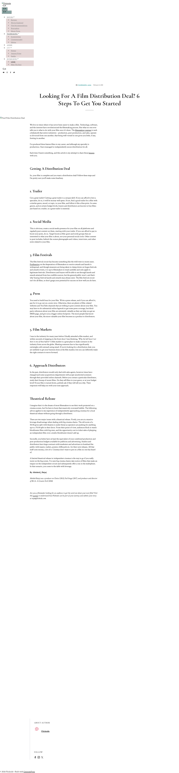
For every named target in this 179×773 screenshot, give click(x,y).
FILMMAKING (12, 34)
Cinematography (16, 39)
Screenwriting (16, 37)
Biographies (15, 28)
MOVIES (10, 17)
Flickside (45, 731)
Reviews (14, 20)
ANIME (9, 45)
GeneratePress (29, 771)
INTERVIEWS (12, 59)
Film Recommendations (19, 25)
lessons (91, 153)
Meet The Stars (16, 65)
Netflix (13, 56)
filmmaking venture (83, 130)
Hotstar (13, 51)
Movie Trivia (15, 31)
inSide (13, 62)
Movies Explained (17, 23)
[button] (4, 6)
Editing (13, 42)
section (35, 495)
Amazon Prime (16, 53)
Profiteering (35, 264)
